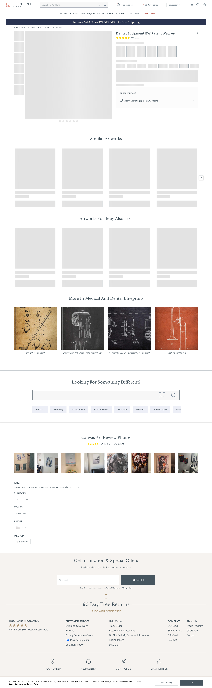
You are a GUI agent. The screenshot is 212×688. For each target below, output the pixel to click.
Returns (70, 630)
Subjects (24, 27)
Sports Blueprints (35, 353)
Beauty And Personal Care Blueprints (82, 353)
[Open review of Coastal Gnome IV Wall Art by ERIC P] (24, 463)
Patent (32, 27)
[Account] (192, 6)
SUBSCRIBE (138, 579)
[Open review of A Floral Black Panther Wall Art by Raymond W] (188, 463)
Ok (192, 682)
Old (28, 499)
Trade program (174, 5)
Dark (18, 499)
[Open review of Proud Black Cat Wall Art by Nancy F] (117, 463)
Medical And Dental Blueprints (49, 27)
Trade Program (195, 625)
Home (16, 27)
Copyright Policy (75, 644)
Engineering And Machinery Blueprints (129, 353)
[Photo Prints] (179, 409)
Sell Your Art (175, 630)
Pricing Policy (116, 639)
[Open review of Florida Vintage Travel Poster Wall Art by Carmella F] (71, 463)
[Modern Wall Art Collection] (140, 409)
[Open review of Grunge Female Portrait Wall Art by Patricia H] (164, 463)
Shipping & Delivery (77, 625)
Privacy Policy (33, 684)
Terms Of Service (112, 588)
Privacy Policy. (127, 588)
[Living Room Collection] (78, 409)
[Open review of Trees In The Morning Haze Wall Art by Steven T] (94, 463)
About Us (192, 621)
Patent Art (21, 514)
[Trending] (58, 409)
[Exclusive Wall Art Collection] (122, 409)
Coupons (192, 635)
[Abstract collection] (40, 409)
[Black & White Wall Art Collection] (101, 409)
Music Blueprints (177, 353)
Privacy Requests (79, 639)
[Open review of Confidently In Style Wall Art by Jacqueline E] (141, 463)
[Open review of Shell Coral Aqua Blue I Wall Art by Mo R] (47, 463)
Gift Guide (192, 630)
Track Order (115, 625)
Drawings (23, 542)
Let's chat (114, 644)
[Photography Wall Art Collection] (160, 409)
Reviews (172, 639)
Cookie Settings (15, 684)
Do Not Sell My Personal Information (129, 635)
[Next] (201, 177)
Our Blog (173, 625)
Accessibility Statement (122, 630)
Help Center (116, 621)
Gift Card (173, 635)
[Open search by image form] (99, 5)
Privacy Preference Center (80, 635)
